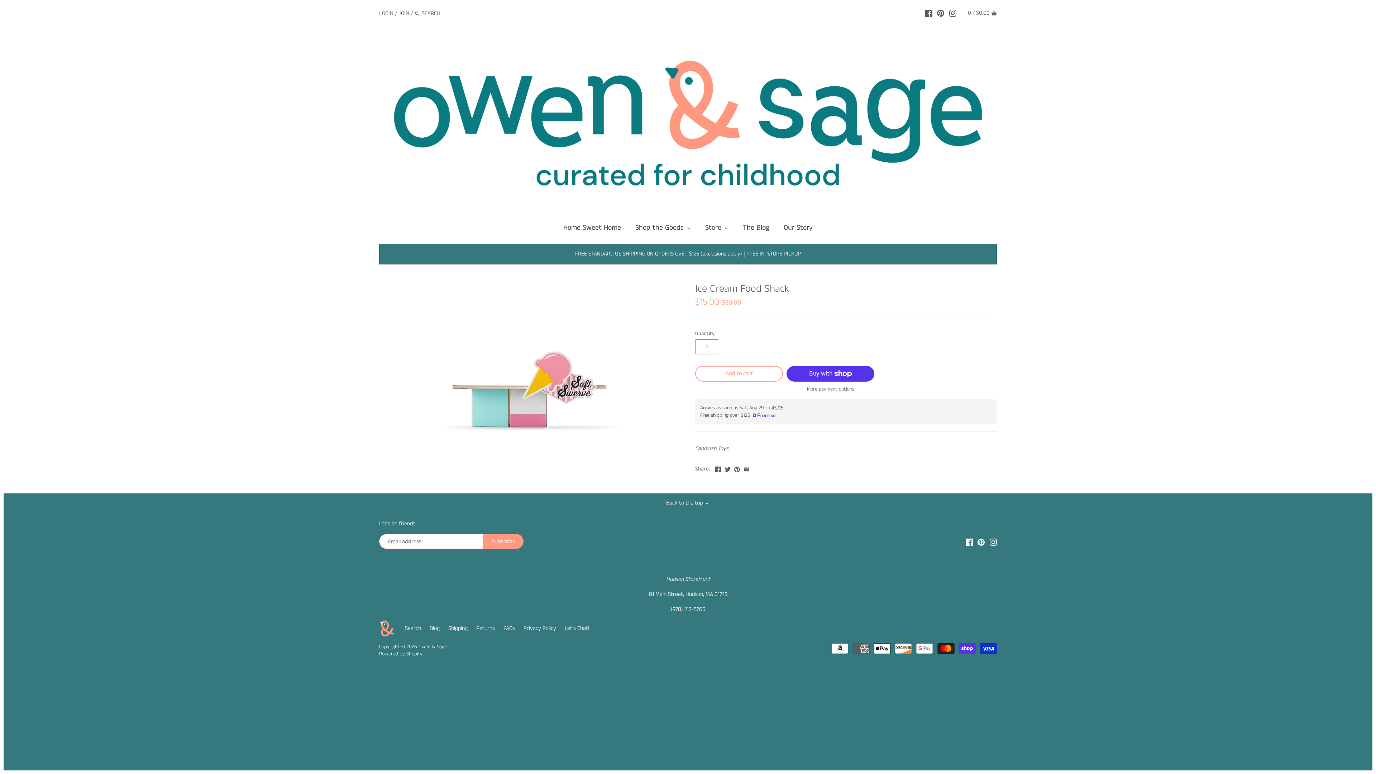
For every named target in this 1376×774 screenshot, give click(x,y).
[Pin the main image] (737, 468)
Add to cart (739, 373)
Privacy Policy (540, 628)
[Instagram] (952, 13)
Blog (435, 628)
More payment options (830, 389)
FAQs (509, 628)
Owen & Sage (433, 646)
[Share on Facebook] (718, 468)
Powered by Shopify (400, 654)
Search (413, 628)
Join (403, 13)
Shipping (458, 628)
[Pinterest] (940, 13)
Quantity (705, 334)
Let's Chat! (577, 628)
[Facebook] (928, 13)
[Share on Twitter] (728, 468)
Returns (485, 628)
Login (386, 13)
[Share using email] (746, 468)
